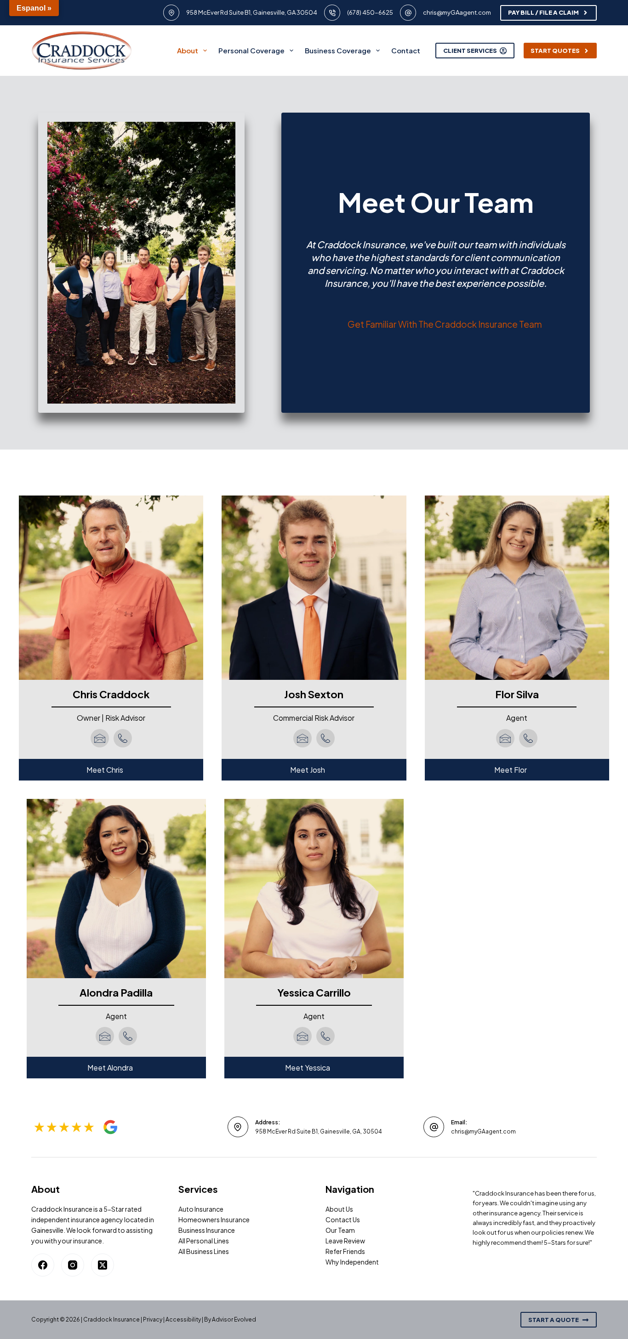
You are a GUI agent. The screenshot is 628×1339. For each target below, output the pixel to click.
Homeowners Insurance (214, 1219)
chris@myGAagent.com (457, 12)
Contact (405, 50)
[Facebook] (42, 1265)
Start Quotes (555, 50)
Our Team (340, 1230)
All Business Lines (203, 1251)
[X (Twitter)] (102, 1265)
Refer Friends (345, 1251)
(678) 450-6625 (370, 12)
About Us (339, 1209)
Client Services (470, 50)
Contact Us (342, 1219)
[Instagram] (72, 1265)
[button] (111, 770)
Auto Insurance (200, 1209)
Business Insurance (206, 1230)
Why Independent (352, 1262)
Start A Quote (553, 1319)
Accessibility (183, 1319)
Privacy (152, 1319)
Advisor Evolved (234, 1319)
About (187, 50)
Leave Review (345, 1240)
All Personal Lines (203, 1240)
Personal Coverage (251, 50)
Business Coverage (338, 50)
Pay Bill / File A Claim (543, 12)
